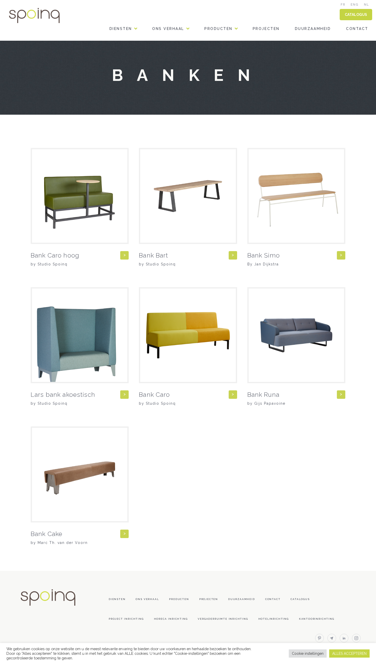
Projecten (266, 29)
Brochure (216, 77)
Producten (218, 29)
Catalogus (300, 599)
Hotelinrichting (273, 618)
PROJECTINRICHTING (132, 77)
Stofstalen (218, 64)
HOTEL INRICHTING (130, 90)
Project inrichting (126, 618)
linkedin (344, 638)
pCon (210, 116)
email (331, 638)
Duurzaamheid (313, 29)
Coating (214, 90)
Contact (357, 29)
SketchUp (215, 103)
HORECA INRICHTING (132, 64)
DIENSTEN (120, 29)
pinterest (319, 638)
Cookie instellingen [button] (308, 653)
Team (158, 50)
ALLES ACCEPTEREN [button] (349, 653)
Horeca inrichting (171, 618)
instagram (356, 638)
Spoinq (41, 15)
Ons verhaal (168, 29)
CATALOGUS (356, 15)
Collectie (216, 50)
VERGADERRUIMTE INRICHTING (143, 103)
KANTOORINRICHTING (133, 50)
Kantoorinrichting (316, 618)
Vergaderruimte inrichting (223, 618)
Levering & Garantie (229, 129)
